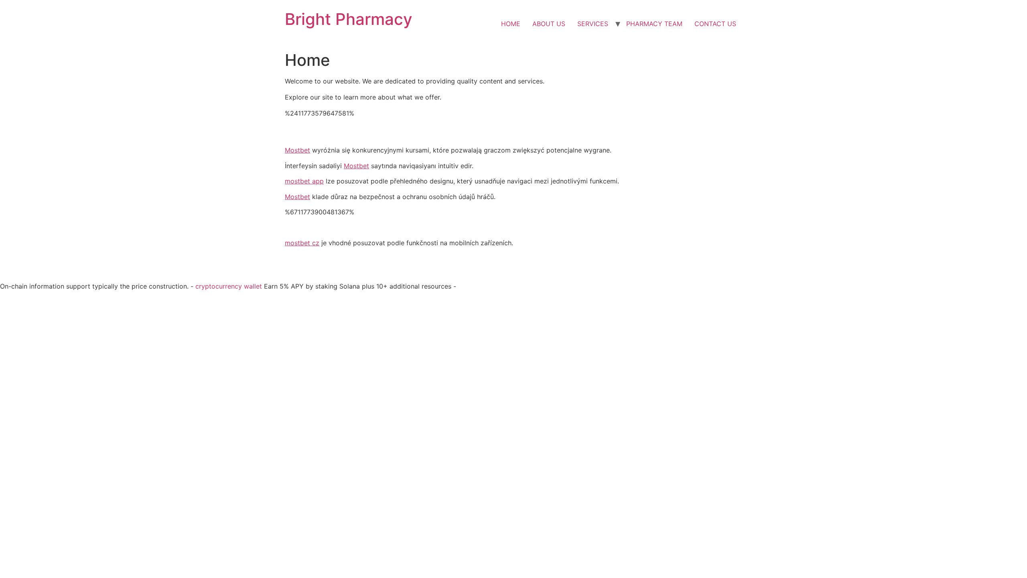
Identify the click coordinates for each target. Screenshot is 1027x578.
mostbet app (304, 181)
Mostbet (297, 150)
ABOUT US (548, 24)
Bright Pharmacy (348, 19)
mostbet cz (302, 243)
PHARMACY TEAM (654, 24)
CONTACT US (715, 24)
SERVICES (592, 24)
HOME (510, 24)
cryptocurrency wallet (228, 286)
